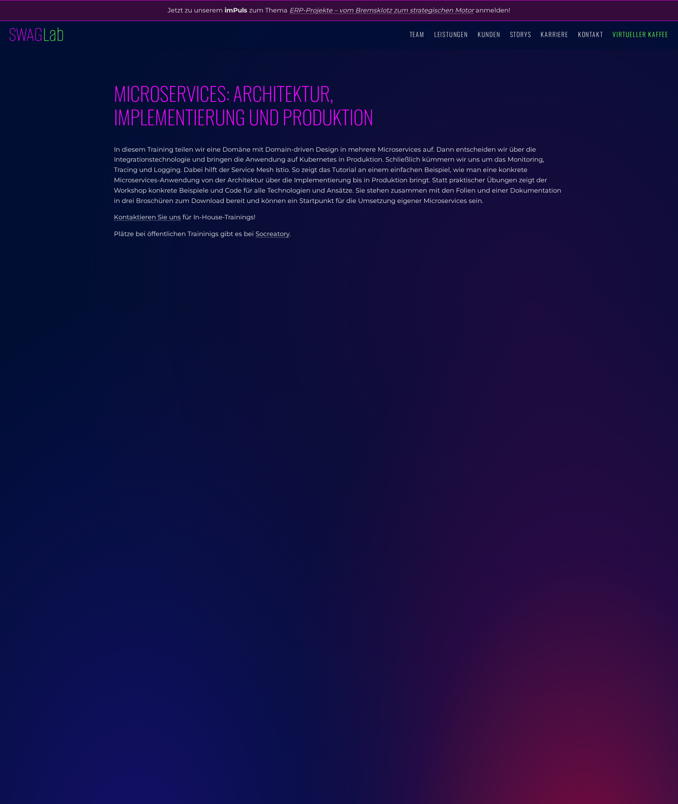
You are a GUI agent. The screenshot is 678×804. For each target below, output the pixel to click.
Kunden (489, 34)
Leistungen (451, 34)
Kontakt (590, 34)
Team (417, 34)
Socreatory (272, 234)
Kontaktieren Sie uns (147, 217)
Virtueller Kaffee (640, 34)
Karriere (554, 34)
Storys (520, 34)
